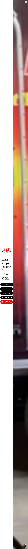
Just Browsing (6, 297)
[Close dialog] (26, 2)
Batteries (6, 284)
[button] (25, 546)
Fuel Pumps (6, 289)
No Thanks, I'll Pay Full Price (6, 302)
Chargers (6, 293)
